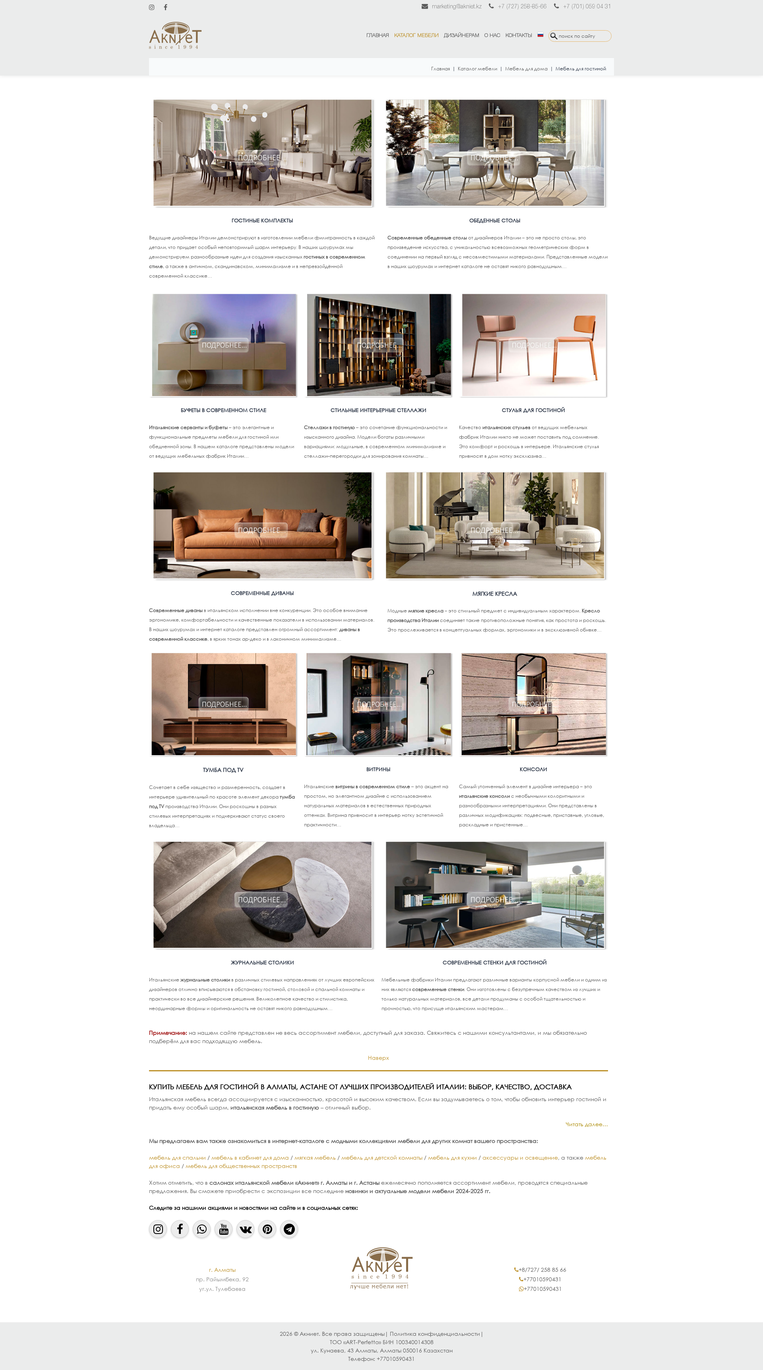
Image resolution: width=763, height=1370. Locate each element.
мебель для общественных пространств (241, 1166)
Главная (377, 35)
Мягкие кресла (495, 593)
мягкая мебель (315, 1157)
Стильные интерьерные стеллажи (378, 410)
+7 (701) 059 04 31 (587, 7)
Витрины (378, 769)
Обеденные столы (494, 220)
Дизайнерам (461, 35)
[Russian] (540, 35)
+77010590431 (542, 1279)
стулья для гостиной (533, 410)
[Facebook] (165, 7)
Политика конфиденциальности (435, 1333)
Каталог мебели (416, 35)
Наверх (378, 1057)
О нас (492, 35)
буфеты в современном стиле (223, 410)
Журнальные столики (262, 962)
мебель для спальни (177, 1157)
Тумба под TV (223, 769)
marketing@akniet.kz (457, 7)
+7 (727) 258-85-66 (522, 7)
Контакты (518, 35)
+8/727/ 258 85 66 (542, 1269)
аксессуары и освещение (520, 1157)
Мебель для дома (526, 68)
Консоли (533, 769)
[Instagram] (152, 7)
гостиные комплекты (262, 220)
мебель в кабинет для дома (250, 1157)
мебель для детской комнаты (381, 1157)
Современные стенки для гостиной (495, 962)
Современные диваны (262, 593)
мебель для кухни (453, 1157)
